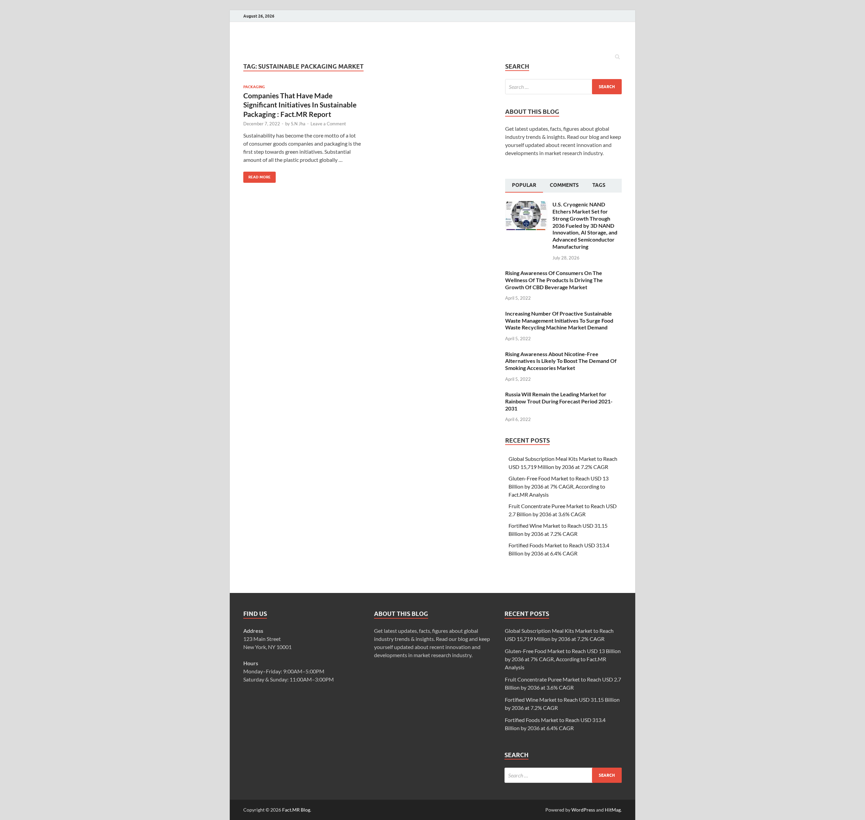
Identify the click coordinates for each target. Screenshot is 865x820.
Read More (257, 175)
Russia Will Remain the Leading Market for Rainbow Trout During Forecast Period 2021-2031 (559, 401)
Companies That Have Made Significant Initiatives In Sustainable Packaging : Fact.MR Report (299, 104)
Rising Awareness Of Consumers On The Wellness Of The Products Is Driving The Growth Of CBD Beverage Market (554, 280)
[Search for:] (563, 86)
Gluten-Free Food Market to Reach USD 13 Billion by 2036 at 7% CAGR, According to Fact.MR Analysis (559, 486)
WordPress (583, 810)
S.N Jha (298, 123)
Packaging (254, 86)
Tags (599, 185)
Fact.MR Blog (296, 810)
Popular (524, 185)
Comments (564, 185)
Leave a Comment (328, 123)
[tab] (524, 186)
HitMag (613, 810)
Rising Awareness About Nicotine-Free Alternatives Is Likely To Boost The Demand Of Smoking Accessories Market (561, 361)
